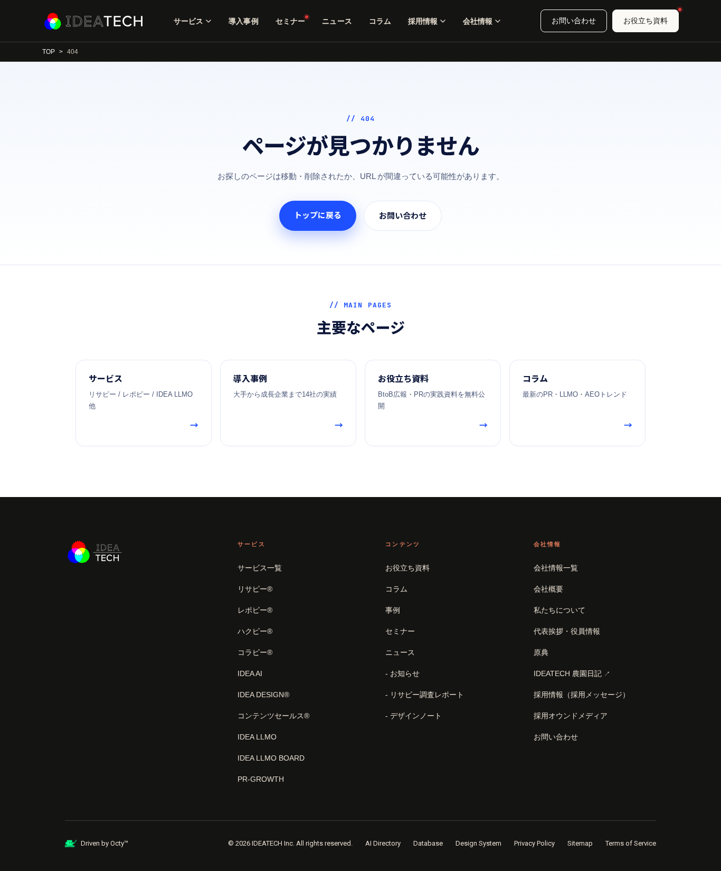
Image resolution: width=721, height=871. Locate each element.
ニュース (337, 21)
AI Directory (383, 843)
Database (428, 843)
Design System (478, 843)
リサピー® (255, 589)
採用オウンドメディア (571, 715)
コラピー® (255, 652)
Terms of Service (630, 843)
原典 (541, 652)
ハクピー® (255, 631)
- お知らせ (402, 673)
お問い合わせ (574, 20)
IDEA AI (250, 673)
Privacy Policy (534, 843)
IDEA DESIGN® (263, 694)
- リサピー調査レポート (424, 694)
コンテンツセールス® (273, 715)
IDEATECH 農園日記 (572, 673)
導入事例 (244, 21)
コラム (380, 21)
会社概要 (548, 589)
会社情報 (477, 21)
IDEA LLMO (257, 737)
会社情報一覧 (556, 568)
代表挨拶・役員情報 (567, 631)
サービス (188, 21)
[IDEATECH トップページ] (93, 21)
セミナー (291, 21)
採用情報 (423, 21)
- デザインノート (413, 715)
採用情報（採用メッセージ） (582, 694)
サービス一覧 (260, 568)
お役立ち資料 (645, 20)
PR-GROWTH (261, 779)
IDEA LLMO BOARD (271, 758)
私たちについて (559, 610)
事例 (392, 610)
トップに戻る (317, 215)
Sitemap (580, 843)
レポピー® (255, 610)
